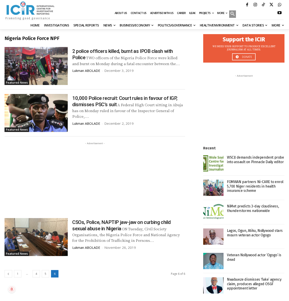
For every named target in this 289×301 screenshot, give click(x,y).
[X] (271, 5)
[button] (232, 14)
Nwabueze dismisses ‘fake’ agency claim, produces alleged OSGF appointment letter (254, 283)
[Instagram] (255, 5)
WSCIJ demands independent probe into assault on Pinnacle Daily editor (255, 159)
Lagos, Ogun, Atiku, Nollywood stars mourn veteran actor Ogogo (255, 232)
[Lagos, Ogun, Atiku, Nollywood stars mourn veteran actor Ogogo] (213, 236)
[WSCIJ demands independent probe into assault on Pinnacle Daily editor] (213, 163)
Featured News (17, 82)
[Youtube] (279, 13)
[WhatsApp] (279, 5)
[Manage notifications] (11, 289)
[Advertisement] (95, 177)
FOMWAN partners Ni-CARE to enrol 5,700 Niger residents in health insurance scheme (255, 186)
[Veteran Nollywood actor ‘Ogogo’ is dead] (213, 261)
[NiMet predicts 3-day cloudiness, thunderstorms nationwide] (213, 212)
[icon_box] (243, 47)
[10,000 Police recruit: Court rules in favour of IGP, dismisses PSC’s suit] (36, 113)
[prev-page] (8, 273)
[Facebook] (247, 5)
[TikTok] (263, 5)
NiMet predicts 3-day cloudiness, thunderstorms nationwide (253, 208)
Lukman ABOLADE (86, 70)
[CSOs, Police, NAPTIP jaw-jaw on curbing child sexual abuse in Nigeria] (36, 237)
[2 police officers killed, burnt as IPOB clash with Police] (36, 66)
